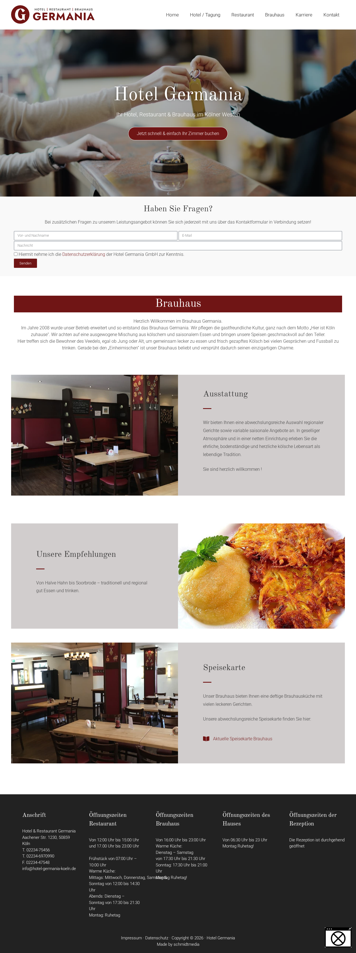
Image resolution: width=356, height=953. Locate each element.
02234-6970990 (40, 856)
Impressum (131, 937)
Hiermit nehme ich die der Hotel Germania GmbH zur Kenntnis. (101, 254)
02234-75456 (39, 849)
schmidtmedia (186, 944)
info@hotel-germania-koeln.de (49, 868)
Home (172, 15)
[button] (338, 937)
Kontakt (331, 15)
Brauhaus (275, 15)
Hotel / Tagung (205, 15)
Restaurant (242, 15)
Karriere (304, 15)
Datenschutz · (158, 937)
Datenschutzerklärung (83, 254)
